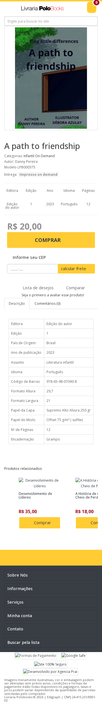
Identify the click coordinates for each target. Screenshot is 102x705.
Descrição (17, 303)
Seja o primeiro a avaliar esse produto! (52, 295)
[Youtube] (57, 559)
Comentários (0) (47, 303)
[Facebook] (34, 559)
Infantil (29, 156)
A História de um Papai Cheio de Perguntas (45, 495)
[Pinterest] (69, 559)
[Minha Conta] (79, 10)
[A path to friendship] (51, 78)
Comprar (48, 240)
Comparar (75, 287)
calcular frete (74, 268)
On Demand (45, 156)
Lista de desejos (38, 287)
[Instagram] (45, 559)
